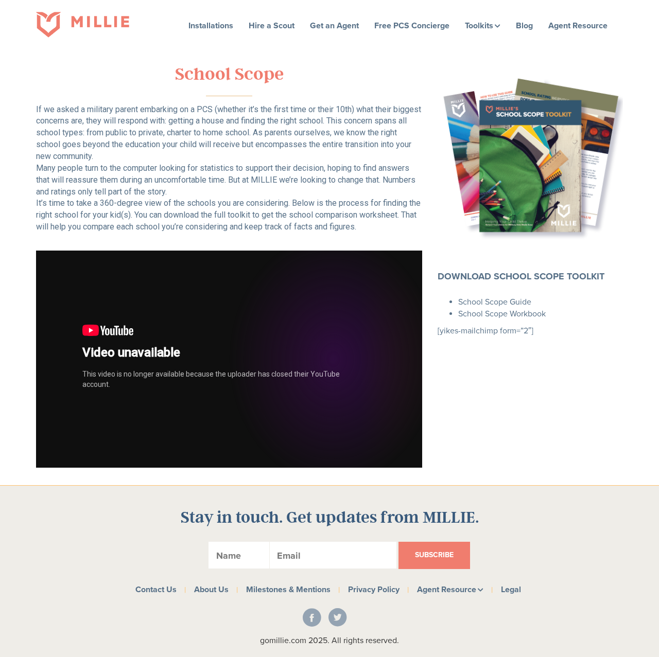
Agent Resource (578, 26)
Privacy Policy (374, 589)
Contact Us (156, 589)
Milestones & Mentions (288, 589)
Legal (511, 589)
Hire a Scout (271, 26)
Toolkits (479, 26)
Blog (524, 26)
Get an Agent (334, 26)
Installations (210, 26)
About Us (211, 589)
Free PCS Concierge (411, 26)
